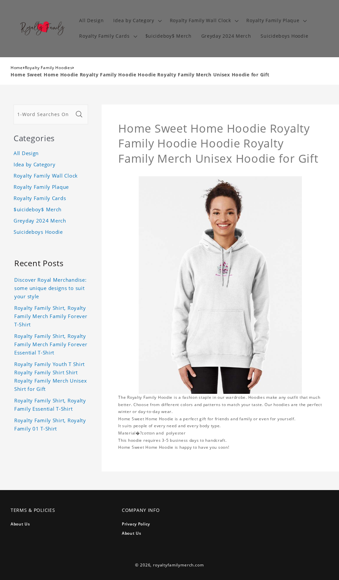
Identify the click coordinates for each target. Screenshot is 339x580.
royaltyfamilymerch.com (178, 564)
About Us (20, 524)
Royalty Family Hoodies (49, 67)
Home (17, 67)
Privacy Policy (136, 524)
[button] (137, 20)
